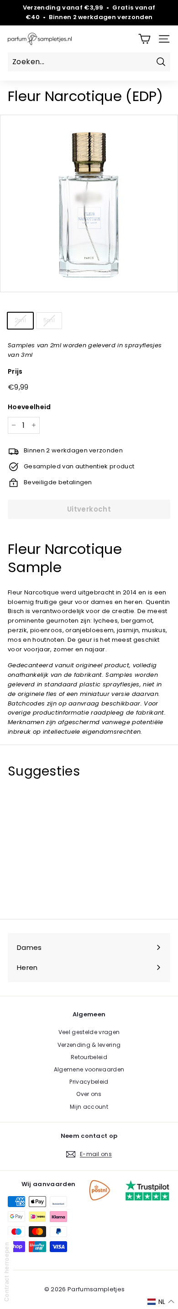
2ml (20, 320)
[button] (161, 1301)
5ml (49, 320)
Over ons (89, 1094)
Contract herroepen (6, 1272)
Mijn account (89, 1107)
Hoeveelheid (29, 406)
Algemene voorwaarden (89, 1069)
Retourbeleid (89, 1057)
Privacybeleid (88, 1082)
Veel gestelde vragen (89, 1032)
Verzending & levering (89, 1045)
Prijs (15, 371)
